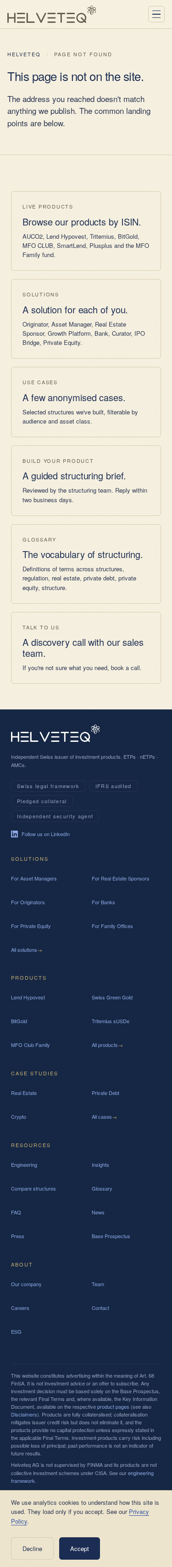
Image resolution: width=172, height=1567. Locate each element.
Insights (100, 1164)
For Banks (103, 902)
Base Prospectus (111, 1236)
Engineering (24, 1164)
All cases (104, 1116)
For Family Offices (112, 925)
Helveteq (24, 54)
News (98, 1212)
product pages (113, 1406)
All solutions (26, 949)
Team (98, 1284)
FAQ (16, 1212)
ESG (16, 1331)
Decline (32, 1548)
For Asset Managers (34, 878)
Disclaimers (24, 1414)
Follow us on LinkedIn (46, 833)
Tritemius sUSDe (110, 1021)
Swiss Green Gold (112, 997)
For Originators (28, 902)
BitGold (19, 1021)
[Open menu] (156, 14)
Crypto (18, 1116)
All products (107, 1044)
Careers (20, 1307)
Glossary (102, 1188)
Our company (26, 1284)
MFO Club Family (30, 1044)
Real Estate (24, 1092)
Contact (100, 1307)
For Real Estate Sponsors (121, 878)
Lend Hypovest (28, 997)
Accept (79, 1548)
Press (17, 1236)
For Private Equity (31, 925)
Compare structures (33, 1188)
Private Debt (105, 1092)
